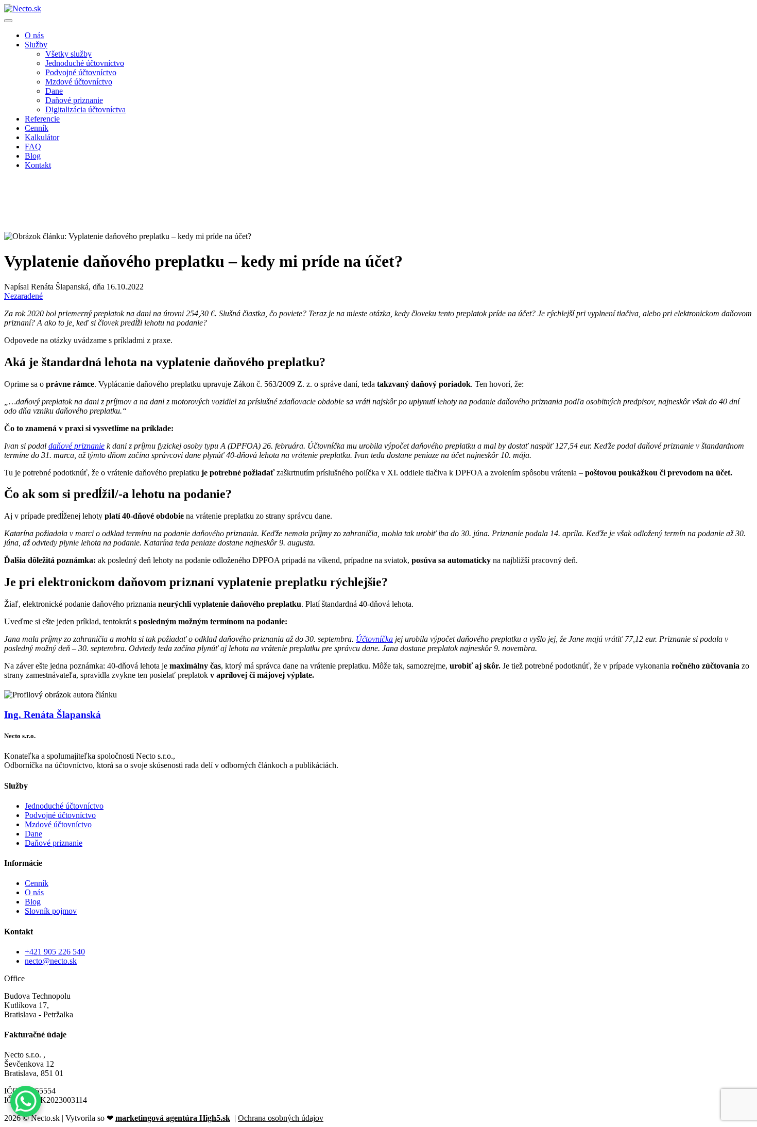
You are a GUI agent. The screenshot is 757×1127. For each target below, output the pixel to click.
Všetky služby (68, 53)
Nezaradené (23, 296)
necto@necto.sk (51, 961)
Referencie (42, 118)
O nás (34, 35)
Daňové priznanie (74, 100)
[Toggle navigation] (8, 20)
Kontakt (38, 165)
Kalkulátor (42, 137)
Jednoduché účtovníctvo (84, 63)
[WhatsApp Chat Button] (25, 1101)
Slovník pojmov (51, 911)
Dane (54, 91)
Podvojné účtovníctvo (80, 72)
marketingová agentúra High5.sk (172, 1118)
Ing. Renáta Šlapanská (52, 714)
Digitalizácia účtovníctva (85, 109)
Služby (36, 44)
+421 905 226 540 (55, 951)
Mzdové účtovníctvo (78, 81)
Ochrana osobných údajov (280, 1118)
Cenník (36, 128)
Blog (33, 155)
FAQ (33, 146)
